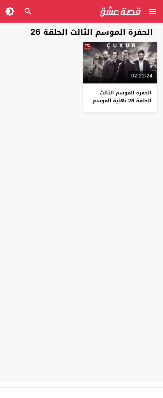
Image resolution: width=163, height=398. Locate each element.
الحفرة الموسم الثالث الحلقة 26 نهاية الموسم (122, 96)
